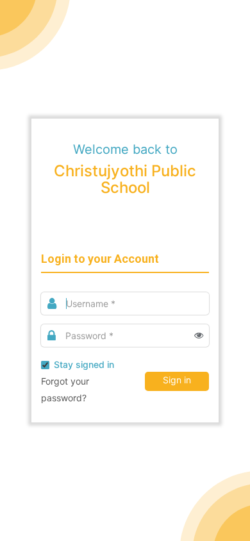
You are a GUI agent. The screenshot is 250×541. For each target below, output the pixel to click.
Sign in (177, 379)
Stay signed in (84, 364)
